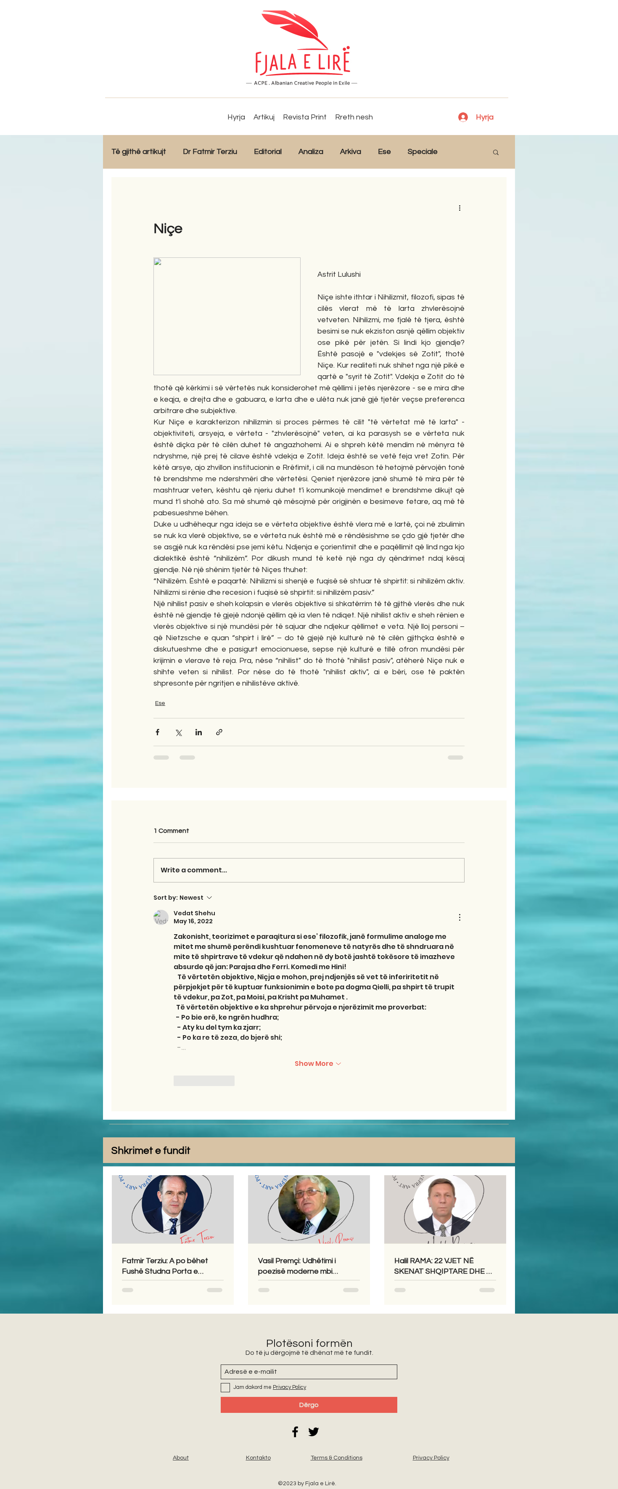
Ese (384, 152)
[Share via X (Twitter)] (178, 732)
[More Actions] (459, 917)
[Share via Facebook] (157, 732)
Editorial (268, 152)
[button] (496, 151)
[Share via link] (219, 732)
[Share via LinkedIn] (199, 732)
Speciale (423, 152)
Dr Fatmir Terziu (210, 152)
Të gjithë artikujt (138, 152)
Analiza (310, 152)
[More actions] (459, 207)
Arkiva (350, 152)
